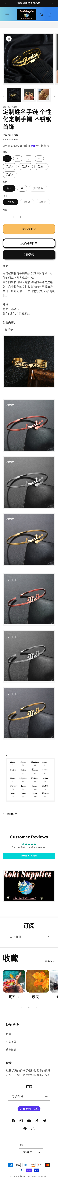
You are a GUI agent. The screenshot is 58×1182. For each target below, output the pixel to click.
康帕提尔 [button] (12, 814)
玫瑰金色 (39, 189)
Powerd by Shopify (39, 1176)
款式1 (9, 166)
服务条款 (11, 1042)
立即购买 (29, 254)
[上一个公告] (6, 3)
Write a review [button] (29, 855)
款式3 (41, 166)
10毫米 (10, 202)
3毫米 (28, 202)
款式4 (9, 174)
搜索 (8, 1034)
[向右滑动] (54, 95)
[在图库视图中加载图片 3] (44, 95)
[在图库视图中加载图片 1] (14, 95)
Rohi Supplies (24, 1176)
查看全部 (50, 961)
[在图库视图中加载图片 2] (29, 95)
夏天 (11, 997)
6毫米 (44, 202)
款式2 (25, 166)
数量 (5, 210)
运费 (16, 139)
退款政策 (11, 1049)
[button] (7, 15)
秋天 (35, 997)
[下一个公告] (52, 3)
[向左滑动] (3, 95)
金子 (9, 188)
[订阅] (48, 937)
